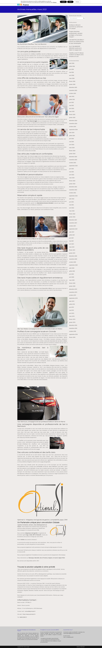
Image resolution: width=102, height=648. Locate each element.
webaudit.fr (75, 632)
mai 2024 (71, 141)
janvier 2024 (72, 153)
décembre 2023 (73, 156)
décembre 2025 (73, 87)
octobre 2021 (72, 226)
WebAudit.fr (82, 646)
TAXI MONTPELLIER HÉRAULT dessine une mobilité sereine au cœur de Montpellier (76, 41)
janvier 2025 (72, 117)
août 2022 (71, 199)
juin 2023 (71, 168)
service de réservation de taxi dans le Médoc (55, 341)
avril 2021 (71, 244)
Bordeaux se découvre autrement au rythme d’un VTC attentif (76, 26)
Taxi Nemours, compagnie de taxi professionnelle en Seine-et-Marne (41, 421)
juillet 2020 (72, 271)
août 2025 (71, 96)
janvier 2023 (72, 183)
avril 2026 (71, 75)
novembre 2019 (73, 292)
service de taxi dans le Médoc (29, 352)
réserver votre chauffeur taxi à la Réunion (44, 85)
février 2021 (72, 250)
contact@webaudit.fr (69, 637)
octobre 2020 (72, 262)
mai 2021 (71, 241)
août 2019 (71, 301)
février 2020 (72, 283)
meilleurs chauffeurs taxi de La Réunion (41, 54)
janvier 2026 (72, 84)
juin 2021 (71, 238)
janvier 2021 (72, 253)
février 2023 (72, 180)
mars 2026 (71, 78)
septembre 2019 (73, 298)
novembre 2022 (73, 189)
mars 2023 (71, 177)
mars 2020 (71, 280)
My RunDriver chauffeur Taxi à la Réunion (31, 44)
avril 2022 (71, 208)
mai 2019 (71, 310)
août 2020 (71, 268)
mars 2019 (71, 316)
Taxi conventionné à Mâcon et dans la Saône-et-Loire (35, 239)
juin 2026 (71, 69)
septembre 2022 (73, 195)
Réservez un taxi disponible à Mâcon (43, 288)
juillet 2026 (72, 66)
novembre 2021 (73, 223)
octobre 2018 (72, 331)
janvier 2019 (72, 322)
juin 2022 (71, 202)
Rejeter (70, 1)
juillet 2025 (72, 99)
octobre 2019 (72, 295)
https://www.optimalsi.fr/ (29, 614)
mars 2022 (71, 211)
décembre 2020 (73, 256)
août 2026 (71, 63)
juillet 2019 (72, 304)
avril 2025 (71, 108)
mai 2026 (71, 72)
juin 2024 (71, 138)
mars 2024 (71, 147)
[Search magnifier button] (84, 18)
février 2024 (72, 150)
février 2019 (72, 319)
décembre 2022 (73, 186)
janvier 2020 (72, 286)
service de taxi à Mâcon (29, 263)
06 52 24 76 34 (67, 635)
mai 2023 (71, 171)
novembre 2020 (73, 259)
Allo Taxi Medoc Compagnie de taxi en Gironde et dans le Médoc (39, 329)
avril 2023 (71, 174)
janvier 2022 (72, 217)
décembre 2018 (73, 325)
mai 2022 (71, 205)
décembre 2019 (73, 289)
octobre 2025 (72, 93)
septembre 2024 (73, 129)
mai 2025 (71, 105)
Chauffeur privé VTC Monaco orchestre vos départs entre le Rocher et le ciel (76, 54)
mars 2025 (71, 111)
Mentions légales (26, 646)
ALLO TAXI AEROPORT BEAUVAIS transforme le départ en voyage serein (75, 48)
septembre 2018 (73, 334)
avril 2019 (71, 313)
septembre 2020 (73, 265)
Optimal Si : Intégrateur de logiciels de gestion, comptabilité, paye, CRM (42, 520)
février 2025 (72, 114)
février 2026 (72, 81)
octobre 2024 (72, 126)
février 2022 (72, 214)
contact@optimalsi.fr (30, 611)
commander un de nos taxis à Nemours (46, 466)
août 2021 (71, 232)
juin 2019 (71, 307)
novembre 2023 (73, 159)
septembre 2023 (73, 165)
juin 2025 (71, 102)
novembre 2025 (73, 90)
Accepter (63, 1)
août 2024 (71, 132)
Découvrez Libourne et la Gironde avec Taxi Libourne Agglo (38, 117)
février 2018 (72, 337)
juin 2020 (71, 274)
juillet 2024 (72, 135)
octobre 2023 (72, 162)
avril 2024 (71, 144)
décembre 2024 (73, 120)
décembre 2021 (73, 220)
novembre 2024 (73, 123)
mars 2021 (71, 247)
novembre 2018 (73, 328)
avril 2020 (71, 277)
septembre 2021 (73, 229)
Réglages (54, 2)
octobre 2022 (72, 192)
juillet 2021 (72, 235)
